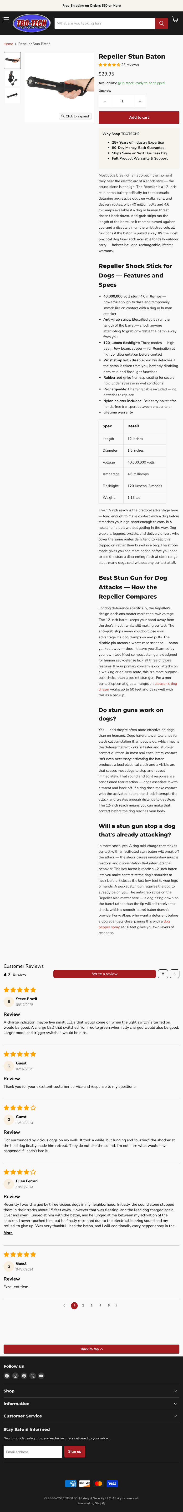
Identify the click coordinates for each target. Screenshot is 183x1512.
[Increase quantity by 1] (140, 101)
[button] (12, 60)
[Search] (161, 23)
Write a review (104, 974)
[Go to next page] (118, 1305)
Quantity (105, 91)
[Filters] (163, 973)
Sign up (74, 1451)
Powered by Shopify (91, 1503)
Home (8, 44)
